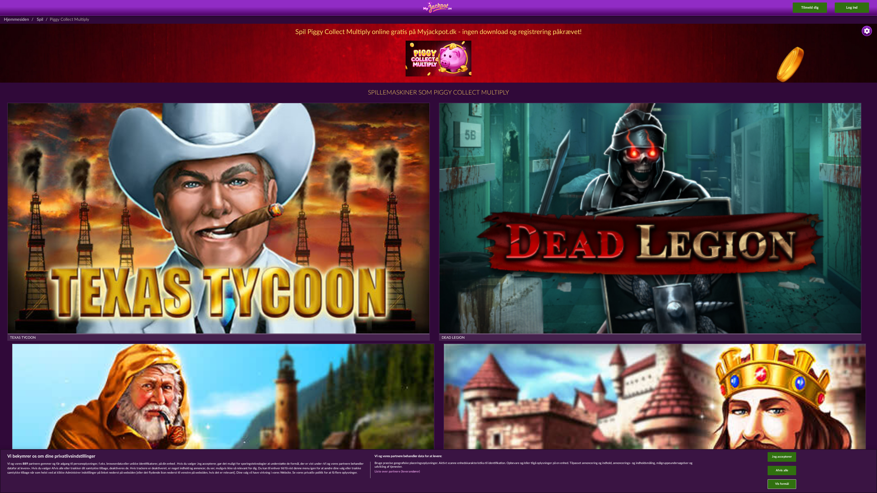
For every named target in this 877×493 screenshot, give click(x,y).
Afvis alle (782, 470)
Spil (40, 20)
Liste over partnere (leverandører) (397, 471)
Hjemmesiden (16, 20)
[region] (438, 471)
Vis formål (782, 484)
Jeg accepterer (782, 456)
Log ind (852, 7)
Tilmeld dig (810, 7)
